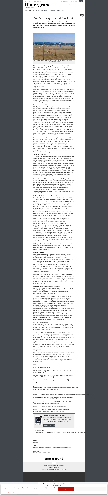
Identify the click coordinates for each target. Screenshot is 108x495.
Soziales (41, 10)
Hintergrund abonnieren (49, 425)
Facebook (34, 1)
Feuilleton (46, 10)
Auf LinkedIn (55, 447)
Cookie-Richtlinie (5, 492)
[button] (105, 485)
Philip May (50, 62)
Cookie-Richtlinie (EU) (68, 473)
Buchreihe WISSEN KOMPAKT (60, 10)
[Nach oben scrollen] (54, 463)
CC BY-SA (56, 62)
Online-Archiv (63, 469)
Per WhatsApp (62, 447)
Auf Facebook (41, 447)
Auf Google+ (48, 447)
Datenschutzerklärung (12, 492)
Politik (26, 10)
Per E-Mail (69, 447)
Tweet (36, 447)
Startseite (63, 1)
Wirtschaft (31, 10)
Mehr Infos (60, 62)
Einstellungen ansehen (98, 489)
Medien (51, 10)
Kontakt (70, 1)
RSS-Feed (26, 1)
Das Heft (81, 1)
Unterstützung (75, 1)
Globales (36, 10)
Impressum (19, 492)
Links (57, 475)
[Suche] (82, 5)
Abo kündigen (57, 469)
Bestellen (51, 469)
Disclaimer (62, 465)
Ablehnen (82, 489)
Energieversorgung (46, 452)
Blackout (35, 452)
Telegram (30, 1)
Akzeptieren (65, 489)
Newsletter (39, 1)
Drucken (36, 442)
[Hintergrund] (38, 5)
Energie (39, 452)
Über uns (66, 1)
